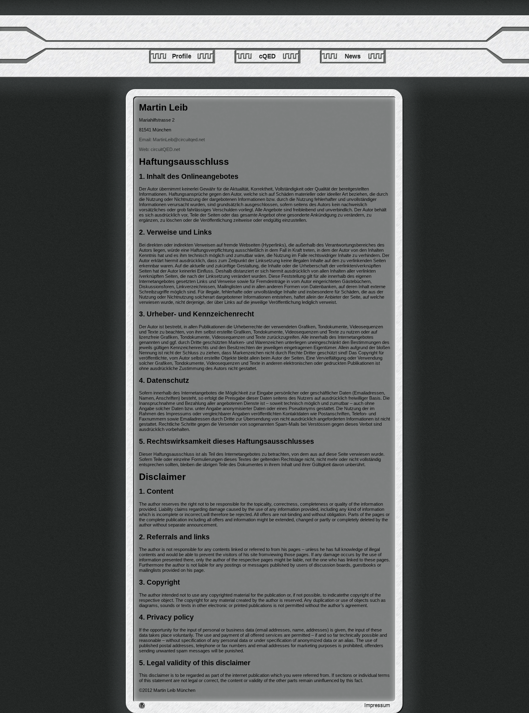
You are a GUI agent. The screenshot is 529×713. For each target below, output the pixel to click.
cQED (267, 56)
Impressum (377, 705)
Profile (181, 56)
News (353, 56)
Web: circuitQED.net (159, 149)
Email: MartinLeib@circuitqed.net (172, 139)
